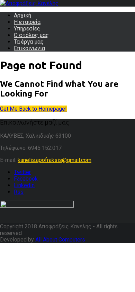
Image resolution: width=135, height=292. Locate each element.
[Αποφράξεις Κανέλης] (29, 3)
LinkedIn (24, 185)
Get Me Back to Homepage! (33, 109)
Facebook (26, 178)
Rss (19, 192)
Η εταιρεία (27, 22)
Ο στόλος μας (31, 35)
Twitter (22, 172)
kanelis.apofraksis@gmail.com (54, 160)
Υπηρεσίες (27, 28)
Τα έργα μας (29, 41)
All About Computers (60, 239)
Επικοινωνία (29, 48)
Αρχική (22, 15)
